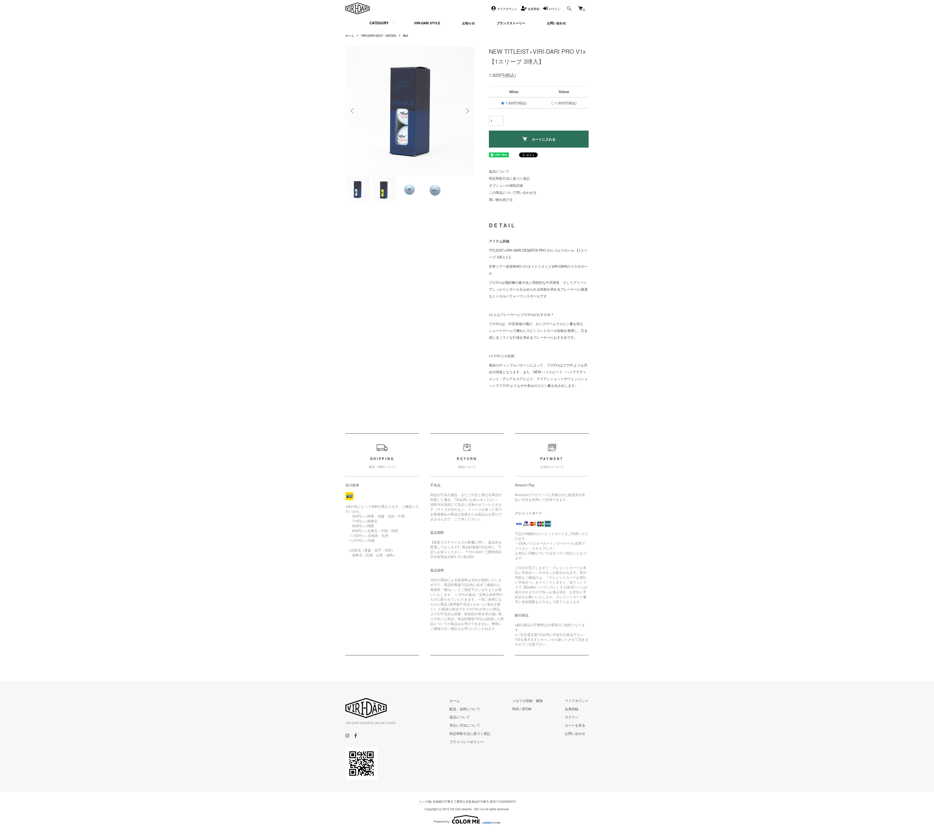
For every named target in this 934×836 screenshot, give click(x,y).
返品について (499, 171)
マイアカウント (577, 700)
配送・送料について (464, 708)
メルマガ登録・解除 (527, 700)
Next (467, 111)
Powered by (441, 821)
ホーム (349, 35)
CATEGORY (378, 22)
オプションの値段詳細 (506, 185)
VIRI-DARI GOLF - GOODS (378, 35)
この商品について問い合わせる (513, 192)
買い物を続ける (501, 199)
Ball (405, 35)
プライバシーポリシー (466, 741)
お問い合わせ (575, 733)
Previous (352, 111)
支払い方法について (464, 725)
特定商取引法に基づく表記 (509, 178)
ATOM (526, 708)
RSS (515, 708)
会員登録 (571, 708)
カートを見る (575, 725)
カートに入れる (544, 139)
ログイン (571, 716)
